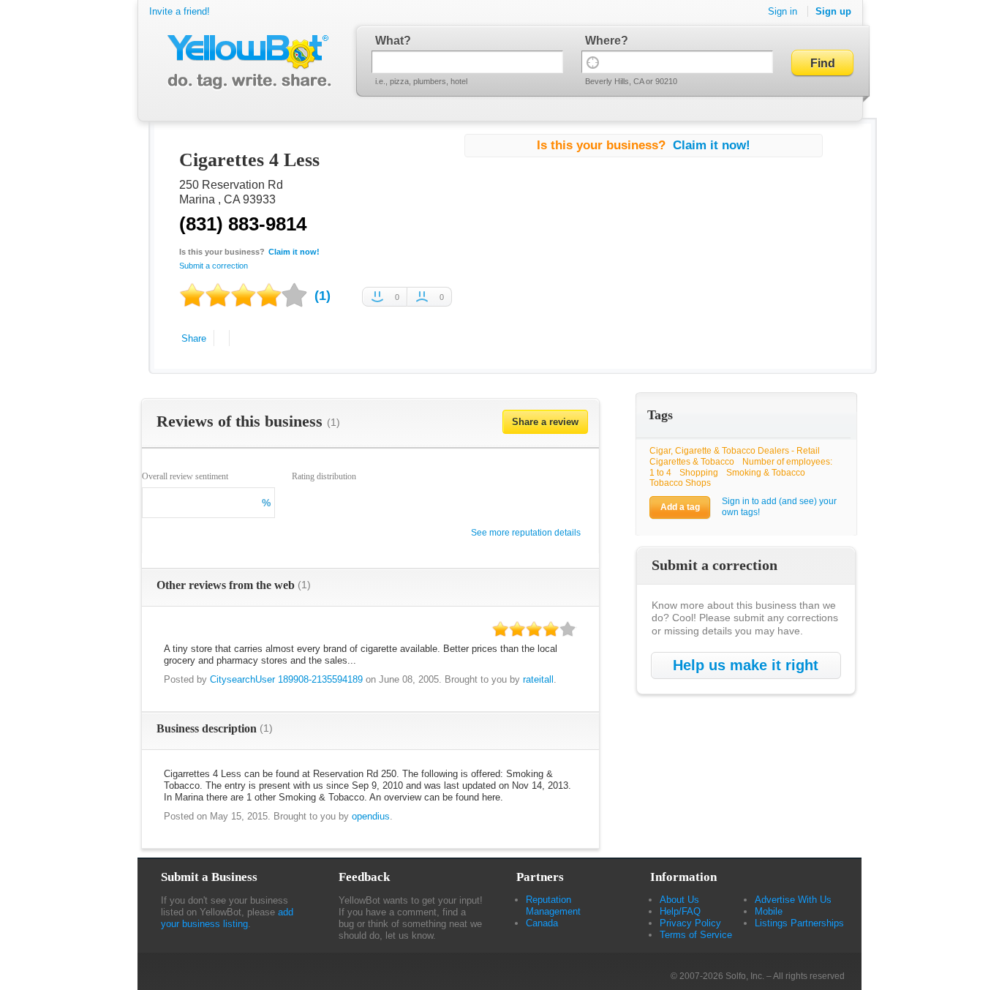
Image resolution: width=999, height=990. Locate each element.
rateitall (538, 679)
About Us (679, 899)
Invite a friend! (179, 11)
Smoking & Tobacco (765, 473)
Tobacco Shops (680, 483)
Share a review (545, 421)
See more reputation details (526, 533)
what (389, 40)
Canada (542, 923)
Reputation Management (553, 905)
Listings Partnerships (799, 923)
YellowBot (246, 62)
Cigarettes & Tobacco (691, 462)
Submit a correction (213, 265)
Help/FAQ (680, 911)
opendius (371, 816)
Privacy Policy (690, 923)
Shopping (698, 473)
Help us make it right (745, 665)
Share (193, 338)
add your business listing (227, 918)
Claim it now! (294, 251)
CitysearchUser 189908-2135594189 (286, 679)
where (603, 40)
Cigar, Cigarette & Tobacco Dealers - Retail (734, 451)
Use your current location (593, 62)
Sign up (833, 11)
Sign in (782, 11)
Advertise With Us (793, 899)
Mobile (769, 911)
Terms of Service (696, 934)
